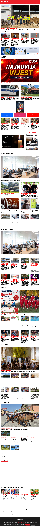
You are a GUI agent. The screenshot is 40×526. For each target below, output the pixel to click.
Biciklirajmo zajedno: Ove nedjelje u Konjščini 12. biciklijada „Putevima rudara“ (15, 325)
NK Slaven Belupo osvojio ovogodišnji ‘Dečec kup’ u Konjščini (25, 324)
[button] (38, 2)
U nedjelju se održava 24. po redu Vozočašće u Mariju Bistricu (25, 40)
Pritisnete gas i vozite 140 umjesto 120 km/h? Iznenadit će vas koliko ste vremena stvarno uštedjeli (9, 211)
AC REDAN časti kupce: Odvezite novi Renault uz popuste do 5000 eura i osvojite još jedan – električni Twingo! (25, 282)
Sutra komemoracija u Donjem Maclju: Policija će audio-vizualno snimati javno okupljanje (10, 98)
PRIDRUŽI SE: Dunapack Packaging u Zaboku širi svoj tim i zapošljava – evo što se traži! (35, 268)
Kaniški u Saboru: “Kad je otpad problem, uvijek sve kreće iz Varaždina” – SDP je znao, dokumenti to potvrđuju (15, 42)
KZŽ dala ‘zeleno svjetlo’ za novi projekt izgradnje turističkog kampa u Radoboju (30, 98)
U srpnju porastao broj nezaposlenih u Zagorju (15, 221)
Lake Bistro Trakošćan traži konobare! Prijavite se (10, 194)
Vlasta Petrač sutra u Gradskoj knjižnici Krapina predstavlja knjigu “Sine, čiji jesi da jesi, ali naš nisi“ (5, 396)
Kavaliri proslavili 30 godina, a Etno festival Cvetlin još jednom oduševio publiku (15, 382)
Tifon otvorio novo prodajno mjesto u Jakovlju (14, 266)
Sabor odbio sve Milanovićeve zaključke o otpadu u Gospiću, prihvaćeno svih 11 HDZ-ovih (35, 126)
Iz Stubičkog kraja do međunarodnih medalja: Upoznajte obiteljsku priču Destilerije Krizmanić (29, 195)
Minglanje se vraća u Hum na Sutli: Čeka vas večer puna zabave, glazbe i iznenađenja (5, 439)
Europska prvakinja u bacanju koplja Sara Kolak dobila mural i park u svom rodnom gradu (5, 326)
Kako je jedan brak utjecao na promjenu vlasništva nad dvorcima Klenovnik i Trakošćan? (5, 383)
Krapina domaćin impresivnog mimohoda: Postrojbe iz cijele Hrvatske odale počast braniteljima (15, 397)
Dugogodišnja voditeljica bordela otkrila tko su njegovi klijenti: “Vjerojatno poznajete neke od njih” (24, 497)
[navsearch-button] (36, 1)
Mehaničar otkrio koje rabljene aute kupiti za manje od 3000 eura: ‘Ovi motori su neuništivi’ (25, 223)
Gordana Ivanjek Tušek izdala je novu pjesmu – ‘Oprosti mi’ (35, 511)
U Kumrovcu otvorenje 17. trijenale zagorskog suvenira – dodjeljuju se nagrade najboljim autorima (35, 396)
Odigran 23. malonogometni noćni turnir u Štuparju (35, 338)
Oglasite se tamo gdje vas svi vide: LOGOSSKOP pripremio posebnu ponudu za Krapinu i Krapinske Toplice (29, 211)
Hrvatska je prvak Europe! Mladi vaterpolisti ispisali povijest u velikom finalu (34, 325)
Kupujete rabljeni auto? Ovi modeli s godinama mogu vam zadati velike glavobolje (5, 223)
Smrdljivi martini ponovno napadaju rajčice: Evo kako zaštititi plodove (35, 497)
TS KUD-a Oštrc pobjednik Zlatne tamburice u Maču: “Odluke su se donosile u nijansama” (25, 383)
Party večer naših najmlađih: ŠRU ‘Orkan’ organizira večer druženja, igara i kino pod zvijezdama (5, 497)
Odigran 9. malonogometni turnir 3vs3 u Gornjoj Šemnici (5, 339)
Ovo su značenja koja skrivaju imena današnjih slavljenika (5, 510)
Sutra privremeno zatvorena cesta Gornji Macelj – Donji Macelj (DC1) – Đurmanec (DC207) (35, 41)
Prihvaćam (27, 524)
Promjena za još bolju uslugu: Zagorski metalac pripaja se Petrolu (15, 282)
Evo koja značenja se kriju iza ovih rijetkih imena (12, 487)
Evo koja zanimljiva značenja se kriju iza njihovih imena (24, 510)
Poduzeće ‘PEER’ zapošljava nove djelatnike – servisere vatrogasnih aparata (5, 282)
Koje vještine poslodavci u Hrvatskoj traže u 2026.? (12, 180)
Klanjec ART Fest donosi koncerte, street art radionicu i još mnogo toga (5, 454)
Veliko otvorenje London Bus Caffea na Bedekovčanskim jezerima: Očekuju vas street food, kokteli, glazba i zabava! (5, 42)
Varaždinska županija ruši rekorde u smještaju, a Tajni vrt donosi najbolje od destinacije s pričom (5, 126)
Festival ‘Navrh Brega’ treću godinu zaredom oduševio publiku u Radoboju (18, 371)
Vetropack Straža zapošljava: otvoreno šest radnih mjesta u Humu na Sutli (24, 266)
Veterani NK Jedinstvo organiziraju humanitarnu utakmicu (14, 314)
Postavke (33, 524)
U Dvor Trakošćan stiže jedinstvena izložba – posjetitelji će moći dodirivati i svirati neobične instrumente (35, 382)
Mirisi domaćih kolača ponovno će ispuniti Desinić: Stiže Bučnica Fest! (25, 454)
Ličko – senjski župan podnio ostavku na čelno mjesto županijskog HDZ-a (17, 83)
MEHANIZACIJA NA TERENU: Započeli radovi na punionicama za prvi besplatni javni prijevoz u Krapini (5, 266)
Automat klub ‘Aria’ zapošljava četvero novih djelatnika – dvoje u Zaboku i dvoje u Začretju (35, 282)
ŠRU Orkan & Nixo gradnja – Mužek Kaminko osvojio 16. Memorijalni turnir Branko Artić (25, 339)
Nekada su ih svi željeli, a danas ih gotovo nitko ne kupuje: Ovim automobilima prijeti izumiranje (35, 223)
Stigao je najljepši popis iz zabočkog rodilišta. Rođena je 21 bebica (25, 125)
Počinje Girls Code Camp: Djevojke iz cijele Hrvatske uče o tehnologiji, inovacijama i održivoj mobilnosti (15, 440)
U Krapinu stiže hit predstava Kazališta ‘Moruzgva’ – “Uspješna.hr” (15, 496)
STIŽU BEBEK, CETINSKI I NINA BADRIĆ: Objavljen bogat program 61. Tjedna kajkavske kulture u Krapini (25, 440)
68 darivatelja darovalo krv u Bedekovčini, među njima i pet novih (15, 126)
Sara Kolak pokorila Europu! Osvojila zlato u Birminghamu (15, 338)
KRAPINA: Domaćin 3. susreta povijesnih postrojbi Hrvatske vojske (25, 396)
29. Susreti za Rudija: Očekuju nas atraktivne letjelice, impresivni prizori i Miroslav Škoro (15, 454)
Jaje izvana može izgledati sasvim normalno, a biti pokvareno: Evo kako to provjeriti (15, 511)
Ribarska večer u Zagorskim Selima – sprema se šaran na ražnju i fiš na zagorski (35, 439)
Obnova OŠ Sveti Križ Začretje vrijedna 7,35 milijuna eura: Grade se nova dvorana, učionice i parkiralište (19, 30)
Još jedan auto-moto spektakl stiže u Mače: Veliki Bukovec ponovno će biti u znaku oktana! (35, 455)
